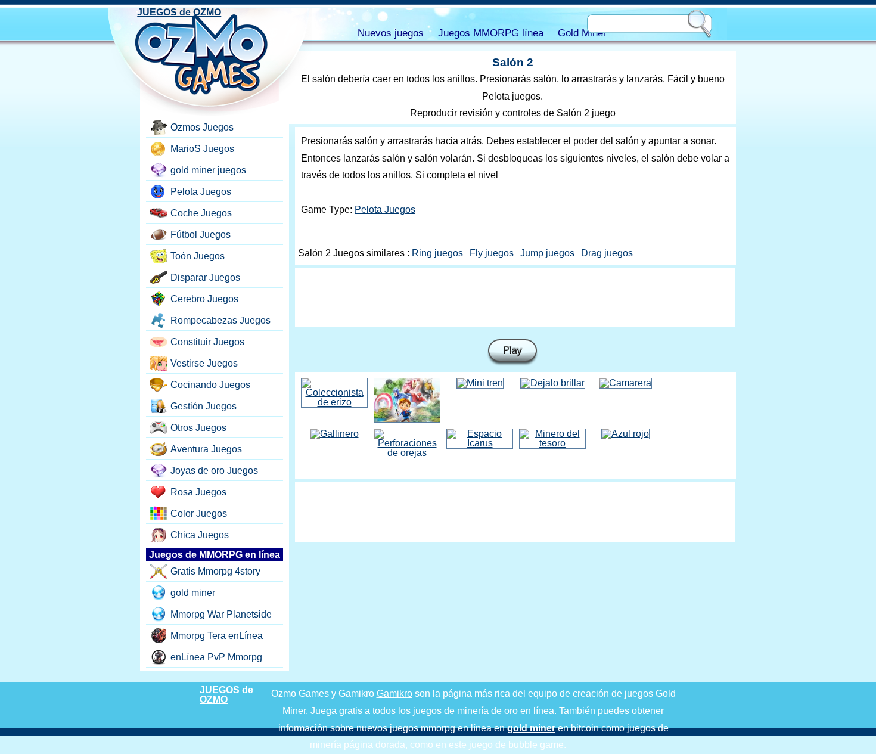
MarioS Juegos (202, 149)
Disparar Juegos (205, 277)
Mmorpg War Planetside (221, 614)
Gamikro (394, 693)
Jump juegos (547, 253)
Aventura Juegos (206, 449)
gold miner (192, 593)
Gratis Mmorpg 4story (215, 571)
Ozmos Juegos (202, 127)
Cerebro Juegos (204, 299)
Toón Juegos (197, 256)
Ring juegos (437, 253)
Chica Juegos (199, 535)
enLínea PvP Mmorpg (216, 657)
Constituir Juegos (207, 342)
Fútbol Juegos (200, 234)
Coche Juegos (201, 213)
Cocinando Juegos (210, 385)
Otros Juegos (198, 428)
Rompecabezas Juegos (220, 320)
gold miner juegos (208, 170)
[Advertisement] (515, 297)
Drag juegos (607, 253)
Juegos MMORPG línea (490, 33)
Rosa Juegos (198, 492)
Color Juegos (198, 513)
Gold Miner (582, 33)
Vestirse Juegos (204, 363)
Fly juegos (492, 253)
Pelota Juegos (385, 209)
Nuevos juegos (391, 33)
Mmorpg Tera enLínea (216, 636)
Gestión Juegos (203, 406)
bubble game (536, 745)
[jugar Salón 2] (512, 352)
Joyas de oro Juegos (214, 471)
